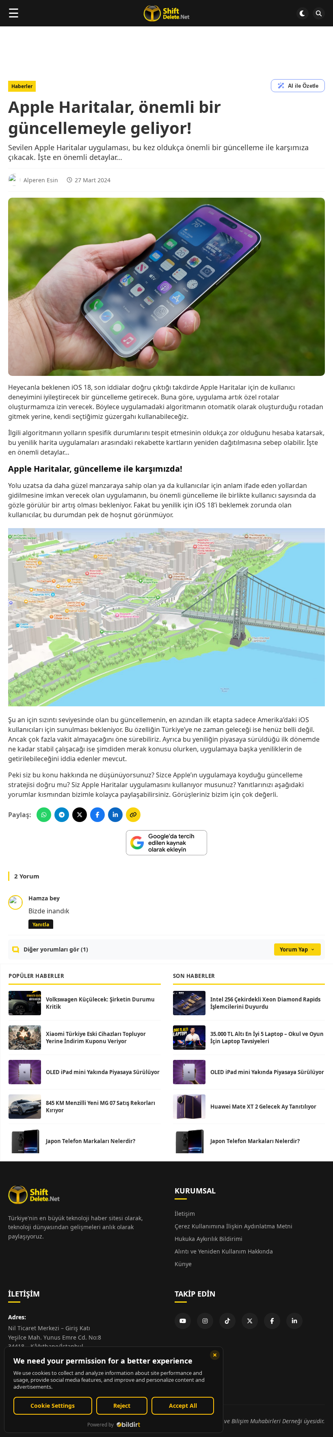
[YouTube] (183, 1321)
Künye (183, 1264)
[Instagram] (205, 1321)
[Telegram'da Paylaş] (61, 814)
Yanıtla (40, 924)
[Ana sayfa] (166, 13)
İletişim (185, 1213)
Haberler (21, 86)
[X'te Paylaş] (79, 814)
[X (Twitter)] (250, 1321)
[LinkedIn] (294, 1321)
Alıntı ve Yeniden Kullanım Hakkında (224, 1251)
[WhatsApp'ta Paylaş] (44, 814)
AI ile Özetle (303, 86)
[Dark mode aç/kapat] (302, 13)
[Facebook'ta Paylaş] (97, 814)
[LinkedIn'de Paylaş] (115, 814)
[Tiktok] (227, 1321)
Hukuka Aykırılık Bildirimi (208, 1239)
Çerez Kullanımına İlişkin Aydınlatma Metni (233, 1226)
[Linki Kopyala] (133, 814)
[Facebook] (272, 1321)
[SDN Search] (319, 13)
